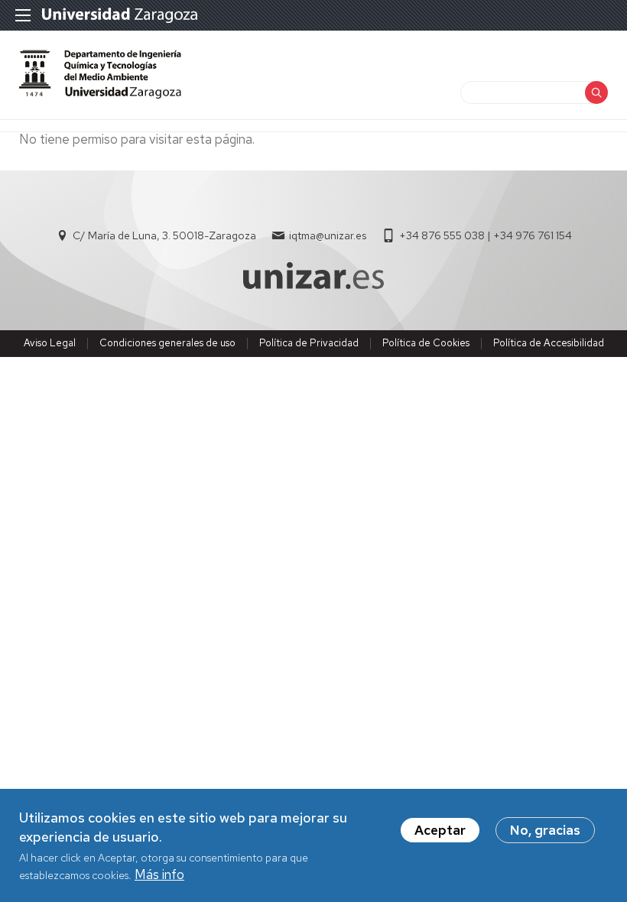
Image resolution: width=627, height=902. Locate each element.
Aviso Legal (50, 342)
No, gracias (545, 830)
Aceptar (440, 830)
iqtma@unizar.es (327, 235)
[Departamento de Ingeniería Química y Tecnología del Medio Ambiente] (100, 94)
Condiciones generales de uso (167, 342)
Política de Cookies (425, 342)
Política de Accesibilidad (548, 342)
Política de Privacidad (309, 342)
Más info (159, 874)
